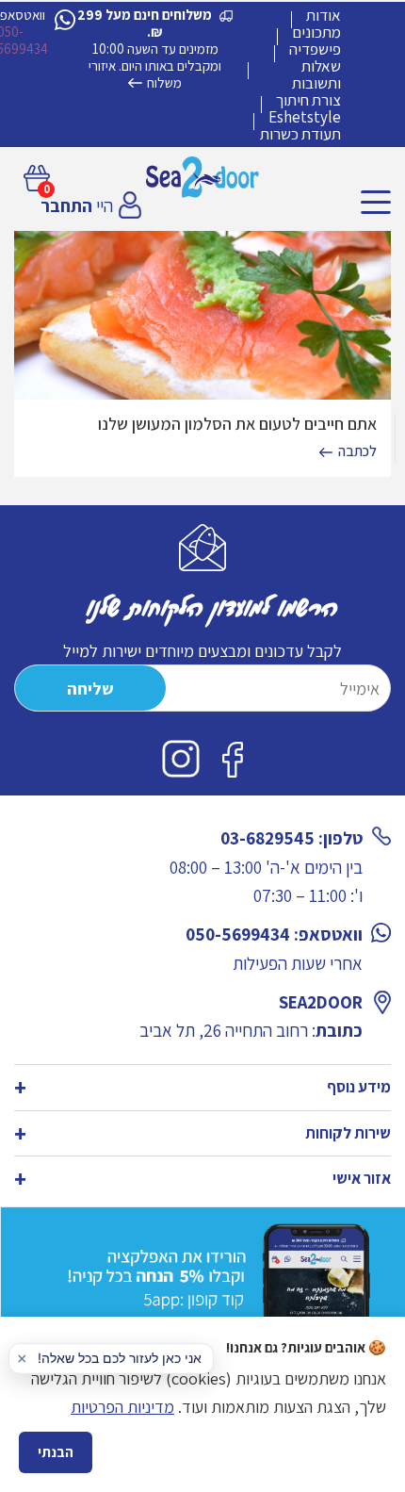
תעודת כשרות (300, 133)
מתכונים (316, 32)
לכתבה (357, 451)
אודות (323, 15)
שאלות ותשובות (316, 74)
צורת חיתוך (308, 100)
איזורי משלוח (135, 74)
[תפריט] (376, 202)
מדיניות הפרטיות (122, 1407)
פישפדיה (315, 49)
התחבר (66, 205)
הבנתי (55, 1452)
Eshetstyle (304, 117)
